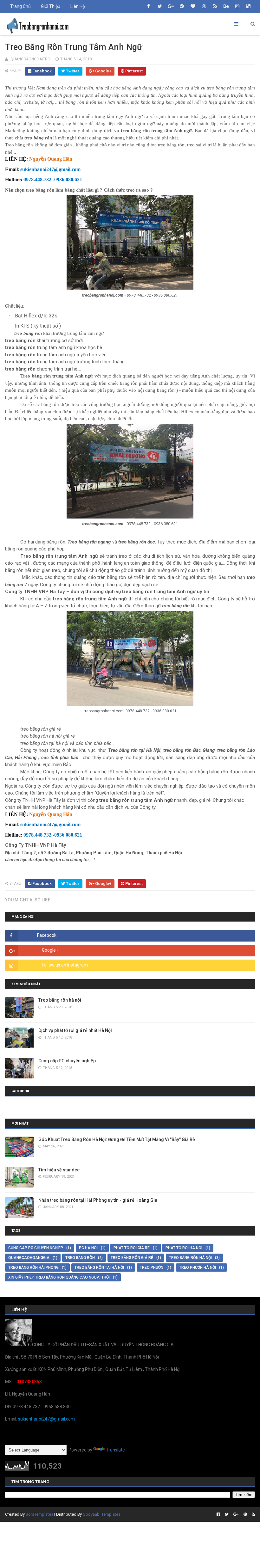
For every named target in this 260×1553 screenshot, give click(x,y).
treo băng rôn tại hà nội (99, 1267)
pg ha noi (88, 1248)
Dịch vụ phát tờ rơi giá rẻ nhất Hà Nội (75, 1030)
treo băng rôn (80, 1257)
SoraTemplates (39, 1514)
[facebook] (148, 6)
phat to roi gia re (132, 1248)
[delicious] (248, 6)
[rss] (215, 6)
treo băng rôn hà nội (190, 1257)
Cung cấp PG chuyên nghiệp (67, 1060)
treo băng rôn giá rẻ (132, 1257)
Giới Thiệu (50, 6)
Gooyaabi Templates (101, 1514)
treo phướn (151, 1267)
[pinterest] (182, 6)
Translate (115, 1449)
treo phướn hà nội (197, 1267)
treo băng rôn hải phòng (33, 1267)
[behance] (226, 6)
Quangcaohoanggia (28, 1257)
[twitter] (160, 6)
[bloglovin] (193, 6)
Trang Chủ (20, 6)
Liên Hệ (77, 6)
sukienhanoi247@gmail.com (46, 1418)
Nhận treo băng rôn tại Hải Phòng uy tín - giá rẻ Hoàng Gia (97, 1200)
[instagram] (237, 6)
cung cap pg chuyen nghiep (35, 1248)
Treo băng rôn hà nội (59, 1000)
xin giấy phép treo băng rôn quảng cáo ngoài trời (59, 1277)
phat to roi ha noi (184, 1248)
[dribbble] (204, 6)
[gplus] (171, 6)
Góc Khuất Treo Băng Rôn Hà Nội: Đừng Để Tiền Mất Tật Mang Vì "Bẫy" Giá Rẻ (116, 1139)
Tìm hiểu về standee (59, 1169)
